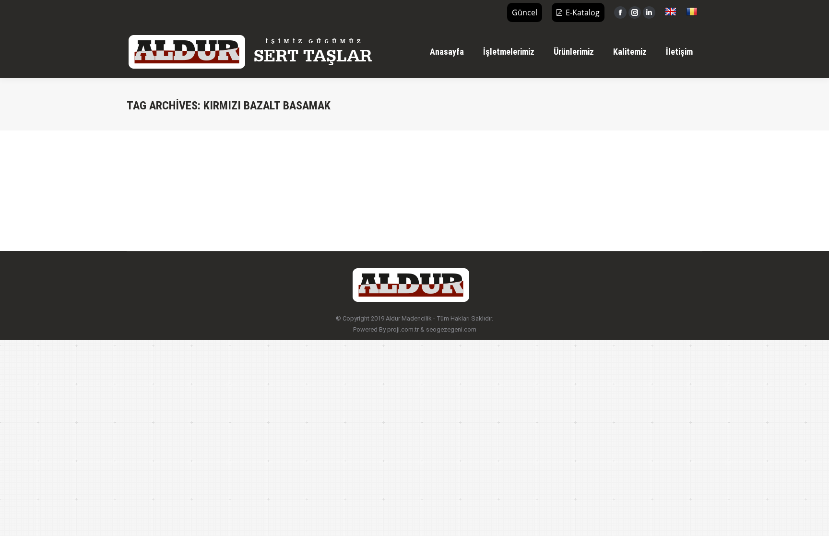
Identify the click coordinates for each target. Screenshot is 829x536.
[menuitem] (447, 51)
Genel (146, 179)
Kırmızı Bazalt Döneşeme (188, 161)
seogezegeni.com (451, 329)
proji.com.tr (403, 329)
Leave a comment (264, 179)
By (174, 179)
